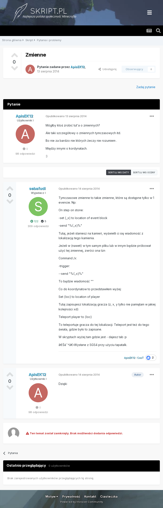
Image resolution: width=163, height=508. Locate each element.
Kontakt (90, 496)
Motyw (50, 496)
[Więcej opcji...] (151, 116)
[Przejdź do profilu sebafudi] (38, 206)
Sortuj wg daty (118, 172)
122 (35, 221)
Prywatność (71, 496)
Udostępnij (109, 69)
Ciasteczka (109, 496)
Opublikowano (66, 116)
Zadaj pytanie (145, 87)
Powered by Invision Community (81, 501)
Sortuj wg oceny (144, 172)
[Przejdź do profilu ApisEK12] (30, 69)
